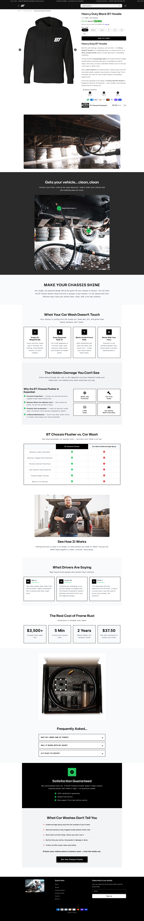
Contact (57, 896)
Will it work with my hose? (54, 745)
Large (102, 30)
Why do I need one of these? (55, 737)
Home (19, 10)
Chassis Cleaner (60, 890)
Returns (57, 899)
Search (57, 887)
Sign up (109, 896)
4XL (84, 33)
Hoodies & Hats (27, 10)
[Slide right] (75, 49)
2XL (115, 30)
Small (85, 30)
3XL (121, 30)
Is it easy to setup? (50, 753)
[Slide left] (20, 49)
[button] (18, 6)
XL (109, 30)
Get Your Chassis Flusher (72, 859)
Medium (93, 30)
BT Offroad (73, 912)
